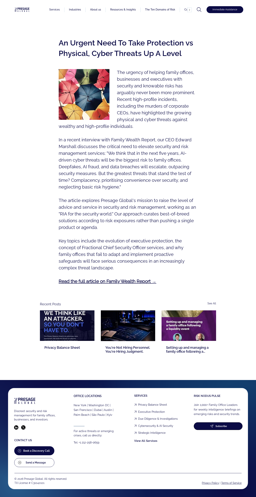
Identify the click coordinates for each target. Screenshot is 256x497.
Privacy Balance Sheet (62, 347)
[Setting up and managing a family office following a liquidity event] (189, 325)
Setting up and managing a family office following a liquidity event (187, 349)
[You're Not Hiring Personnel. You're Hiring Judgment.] (128, 325)
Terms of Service (231, 482)
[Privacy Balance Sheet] (67, 325)
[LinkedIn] (16, 427)
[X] (23, 427)
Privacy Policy (210, 482)
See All (211, 303)
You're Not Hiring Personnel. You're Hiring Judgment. (127, 349)
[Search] (199, 10)
